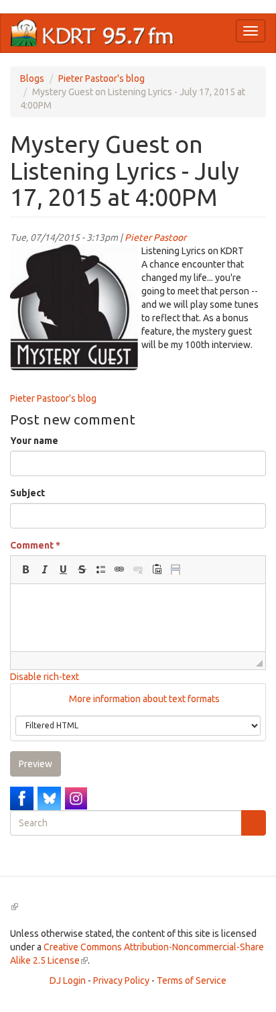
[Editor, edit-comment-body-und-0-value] (138, 617)
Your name (34, 440)
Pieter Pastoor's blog (101, 78)
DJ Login (68, 980)
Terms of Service (191, 980)
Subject (27, 493)
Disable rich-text (44, 676)
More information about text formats (143, 698)
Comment (35, 545)
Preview (35, 763)
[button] (25, 569)
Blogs (32, 78)
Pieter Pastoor (155, 237)
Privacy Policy (121, 980)
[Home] (92, 33)
